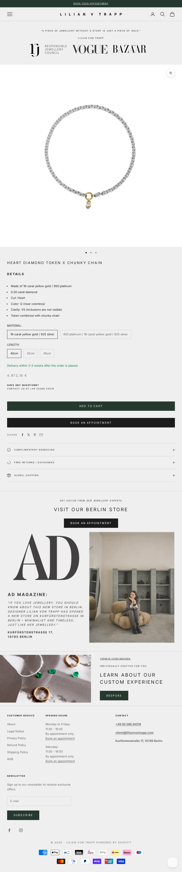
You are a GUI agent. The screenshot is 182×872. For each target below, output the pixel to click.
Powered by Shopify (113, 842)
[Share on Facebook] (22, 435)
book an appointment (91, 422)
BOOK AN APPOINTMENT (91, 523)
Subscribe (23, 815)
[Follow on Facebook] (9, 830)
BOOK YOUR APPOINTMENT (91, 3)
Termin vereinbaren (115, 658)
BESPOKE (114, 695)
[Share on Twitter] (28, 435)
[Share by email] (41, 435)
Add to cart (91, 406)
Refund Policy (16, 745)
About (11, 724)
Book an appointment (60, 738)
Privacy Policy (16, 738)
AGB (10, 759)
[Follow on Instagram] (21, 830)
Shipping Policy (17, 752)
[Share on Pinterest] (35, 435)
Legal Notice (15, 731)
